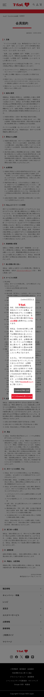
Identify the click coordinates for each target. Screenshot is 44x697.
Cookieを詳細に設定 (22, 390)
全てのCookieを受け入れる (22, 396)
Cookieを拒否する (27, 299)
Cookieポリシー (27, 382)
